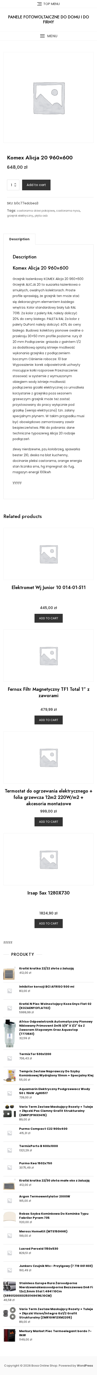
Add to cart (36, 184)
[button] (48, 36)
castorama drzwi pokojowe (36, 211)
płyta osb (41, 216)
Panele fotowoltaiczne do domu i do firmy (48, 19)
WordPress (85, 1365)
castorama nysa (68, 211)
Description (19, 239)
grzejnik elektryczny (20, 216)
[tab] (19, 239)
